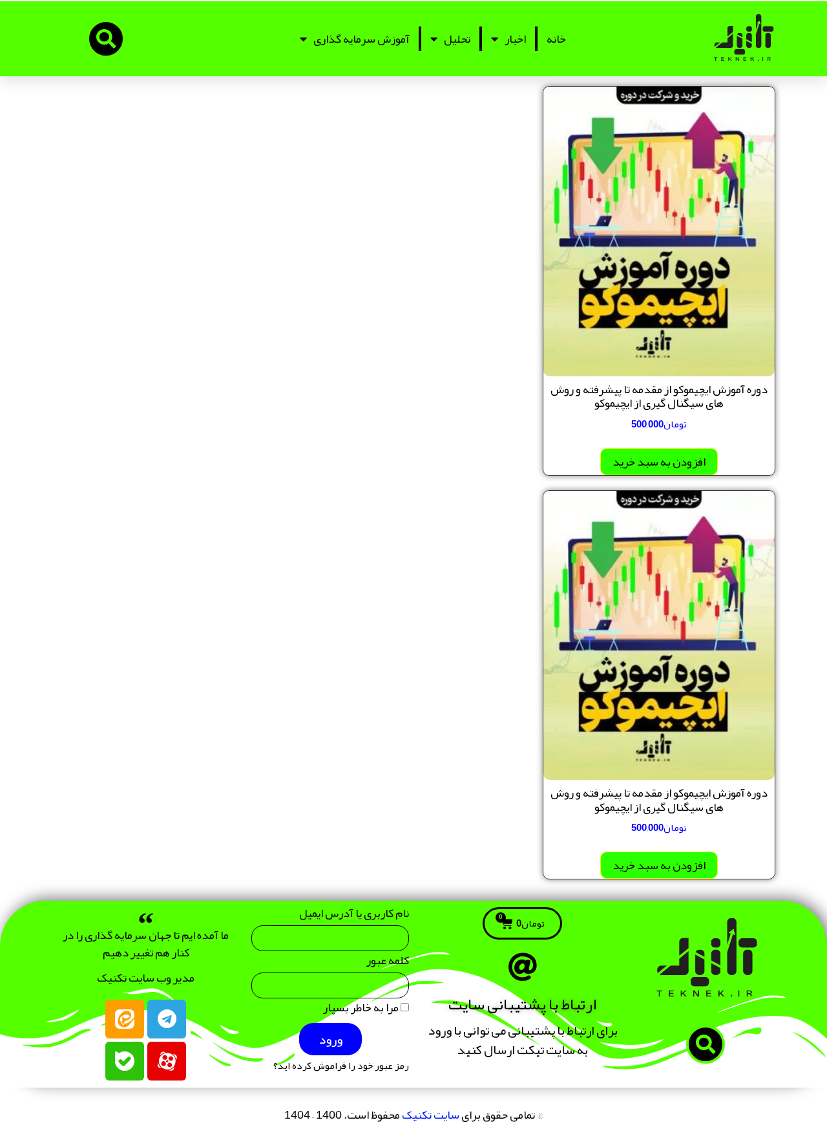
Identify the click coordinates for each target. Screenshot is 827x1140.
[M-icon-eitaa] (124, 1019)
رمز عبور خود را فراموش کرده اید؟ (341, 1066)
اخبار (515, 38)
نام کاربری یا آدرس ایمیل (354, 916)
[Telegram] (166, 1019)
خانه (556, 38)
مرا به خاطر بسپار (362, 1010)
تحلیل (457, 38)
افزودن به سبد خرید (659, 461)
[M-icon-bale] (124, 1061)
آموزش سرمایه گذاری (361, 38)
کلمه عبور (387, 963)
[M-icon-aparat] (166, 1061)
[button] (106, 38)
